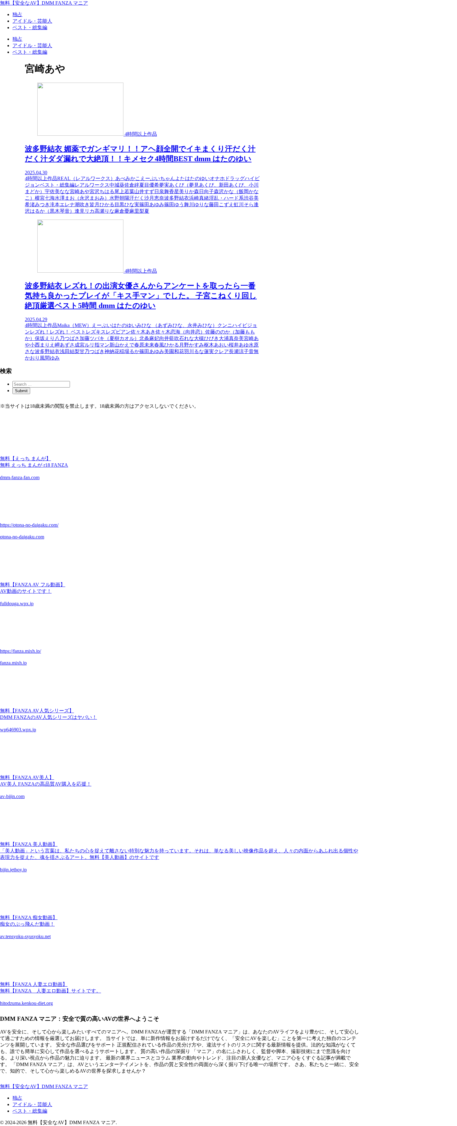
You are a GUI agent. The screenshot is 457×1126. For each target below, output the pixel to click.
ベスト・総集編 (29, 1111)
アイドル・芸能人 (32, 1104)
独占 (17, 1098)
